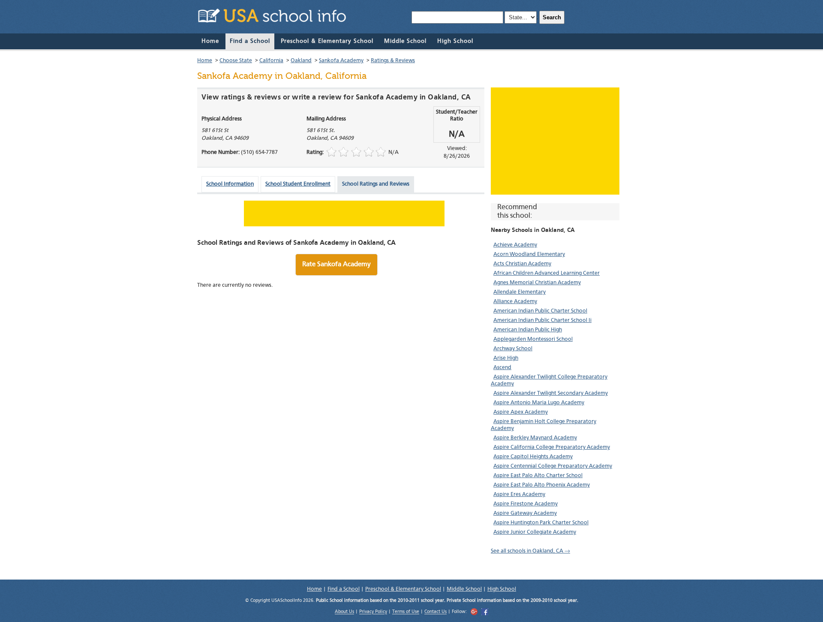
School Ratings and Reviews (375, 184)
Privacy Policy (373, 612)
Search (552, 17)
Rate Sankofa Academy (336, 264)
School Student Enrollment (297, 184)
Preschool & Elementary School (327, 41)
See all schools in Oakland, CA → (530, 551)
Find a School (250, 41)
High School (455, 41)
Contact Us (435, 612)
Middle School (405, 41)
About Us (344, 612)
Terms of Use (405, 612)
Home (210, 41)
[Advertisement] (555, 141)
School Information (230, 184)
